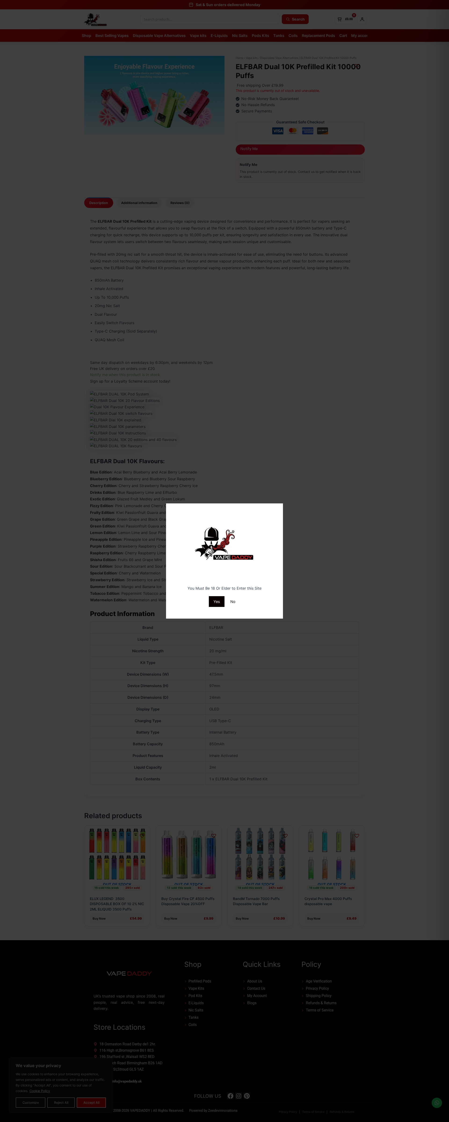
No (232, 601)
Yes (217, 601)
